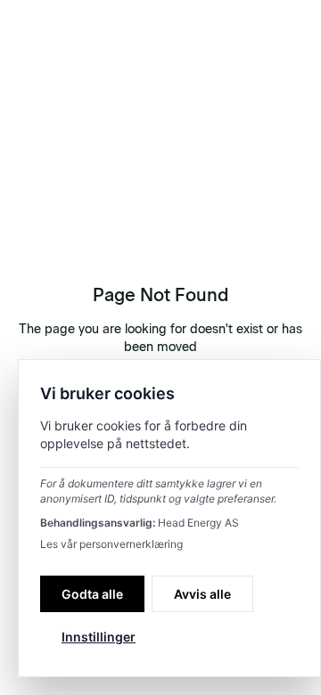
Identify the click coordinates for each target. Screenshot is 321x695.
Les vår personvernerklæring (111, 544)
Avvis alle (202, 593)
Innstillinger (99, 636)
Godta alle (92, 593)
